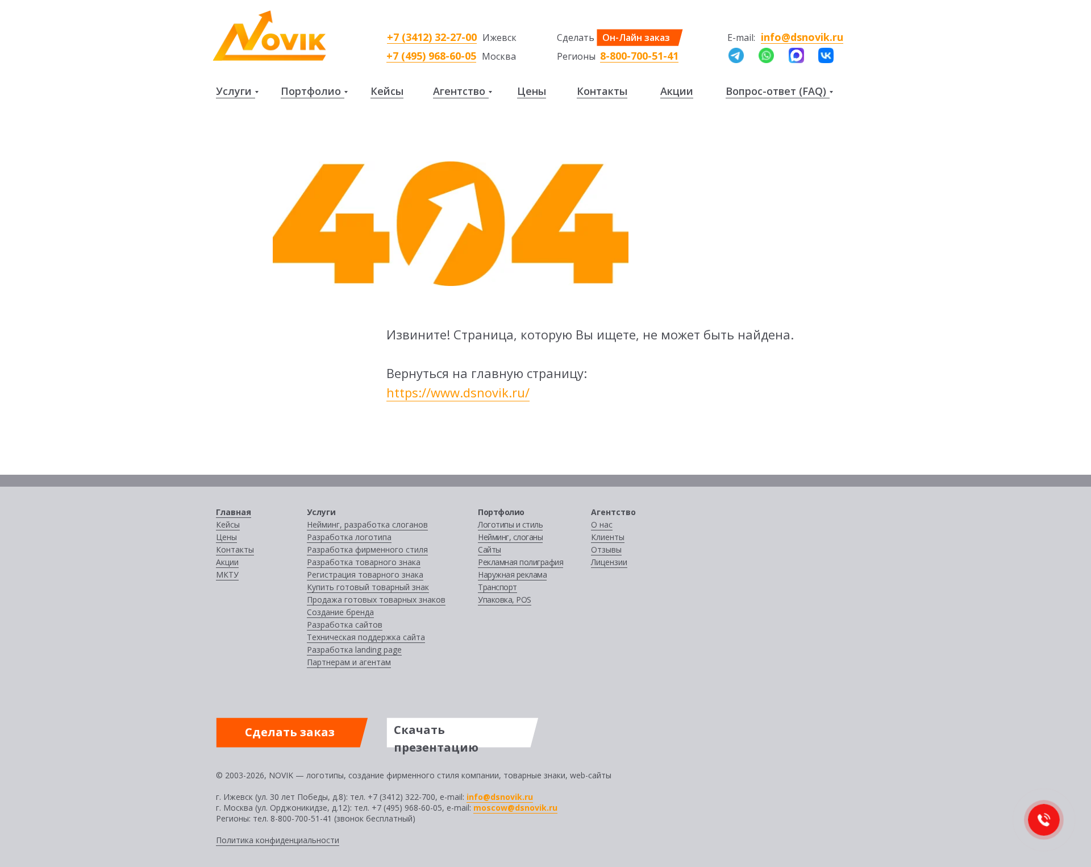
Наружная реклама (512, 574)
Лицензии (609, 562)
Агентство (459, 91)
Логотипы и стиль (510, 524)
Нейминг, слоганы (510, 537)
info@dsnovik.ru (802, 37)
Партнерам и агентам (349, 662)
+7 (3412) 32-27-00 (432, 37)
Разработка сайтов (344, 624)
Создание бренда (340, 612)
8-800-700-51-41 (639, 56)
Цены (531, 91)
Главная (233, 512)
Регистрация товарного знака (365, 574)
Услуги (234, 91)
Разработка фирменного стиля (367, 549)
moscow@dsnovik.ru (515, 807)
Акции (676, 91)
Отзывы (606, 549)
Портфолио (311, 91)
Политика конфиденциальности (277, 840)
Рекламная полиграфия (520, 562)
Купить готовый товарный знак (368, 587)
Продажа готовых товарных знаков (376, 599)
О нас (602, 524)
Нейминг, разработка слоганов (367, 524)
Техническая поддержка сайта (366, 637)
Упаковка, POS (504, 599)
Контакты (602, 91)
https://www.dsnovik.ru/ (458, 392)
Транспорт (497, 587)
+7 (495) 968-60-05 (431, 56)
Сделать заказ (290, 732)
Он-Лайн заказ (636, 37)
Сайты (489, 549)
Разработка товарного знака (363, 562)
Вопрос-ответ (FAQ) (776, 91)
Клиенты (607, 537)
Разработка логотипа (349, 537)
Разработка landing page (354, 649)
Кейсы (386, 91)
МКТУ (227, 574)
